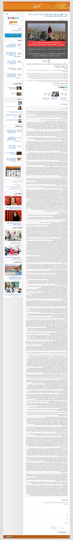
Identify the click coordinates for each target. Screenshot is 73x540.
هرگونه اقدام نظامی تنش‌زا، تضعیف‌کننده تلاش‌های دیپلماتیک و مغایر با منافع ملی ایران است (13, 75)
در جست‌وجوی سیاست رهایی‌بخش (11, 101)
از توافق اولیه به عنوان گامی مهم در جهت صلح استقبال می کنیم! (11, 62)
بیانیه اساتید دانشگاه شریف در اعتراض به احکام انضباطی (14, 277)
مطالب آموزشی (17, 83)
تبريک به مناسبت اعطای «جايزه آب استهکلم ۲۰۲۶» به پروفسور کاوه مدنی (11, 131)
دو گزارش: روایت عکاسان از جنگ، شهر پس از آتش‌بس (13, 257)
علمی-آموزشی (18, 262)
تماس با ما (67, 2)
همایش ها (46, 10)
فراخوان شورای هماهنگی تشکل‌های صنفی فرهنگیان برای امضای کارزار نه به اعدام (11, 115)
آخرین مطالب (19, 99)
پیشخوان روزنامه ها (17, 177)
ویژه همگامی (18, 126)
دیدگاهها (53, 10)
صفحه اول (67, 10)
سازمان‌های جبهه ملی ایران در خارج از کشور (13, 186)
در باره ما (63, 2)
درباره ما (63, 10)
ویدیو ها (50, 10)
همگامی (42, 10)
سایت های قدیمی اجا (36, 10)
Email (67, 518)
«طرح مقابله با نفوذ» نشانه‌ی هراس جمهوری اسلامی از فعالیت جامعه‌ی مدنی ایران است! (13, 138)
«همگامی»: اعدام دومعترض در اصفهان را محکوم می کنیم (11, 147)
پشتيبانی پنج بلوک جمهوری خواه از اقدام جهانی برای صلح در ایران (11, 160)
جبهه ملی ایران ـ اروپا (17, 184)
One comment (64, 100)
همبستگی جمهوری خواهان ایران (15, 187)
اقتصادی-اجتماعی (17, 227)
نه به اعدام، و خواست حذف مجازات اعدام (11, 153)
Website (66, 522)
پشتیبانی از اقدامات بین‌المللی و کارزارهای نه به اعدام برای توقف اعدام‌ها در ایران (13, 45)
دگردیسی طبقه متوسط (15, 243)
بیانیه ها (57, 10)
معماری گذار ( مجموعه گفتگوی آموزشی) (11, 88)
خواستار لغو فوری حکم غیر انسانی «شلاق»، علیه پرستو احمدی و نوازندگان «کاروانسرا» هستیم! (13, 54)
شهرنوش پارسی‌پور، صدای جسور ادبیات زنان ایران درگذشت (13, 207)
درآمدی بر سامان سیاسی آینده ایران (11, 106)
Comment (66, 504)
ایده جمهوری (13, 93)
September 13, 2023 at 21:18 (62, 109)
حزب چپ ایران (18, 185)
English (59, 2)
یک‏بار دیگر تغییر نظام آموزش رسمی (13, 294)
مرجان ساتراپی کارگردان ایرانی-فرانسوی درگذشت (13, 223)
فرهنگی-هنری (18, 193)
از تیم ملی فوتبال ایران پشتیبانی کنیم (11, 68)
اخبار (60, 10)
